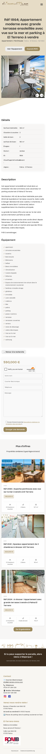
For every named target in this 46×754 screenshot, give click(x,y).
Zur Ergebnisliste (23, 629)
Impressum (14, 751)
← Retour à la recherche (14, 352)
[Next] (41, 95)
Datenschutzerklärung (28, 751)
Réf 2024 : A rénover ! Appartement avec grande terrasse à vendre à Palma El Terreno (23, 602)
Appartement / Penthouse (12, 41)
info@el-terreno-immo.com (13, 682)
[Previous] (37, 95)
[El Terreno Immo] (15, 4)
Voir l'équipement (14, 49)
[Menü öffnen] (41, 4)
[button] (4, 750)
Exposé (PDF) (32, 49)
